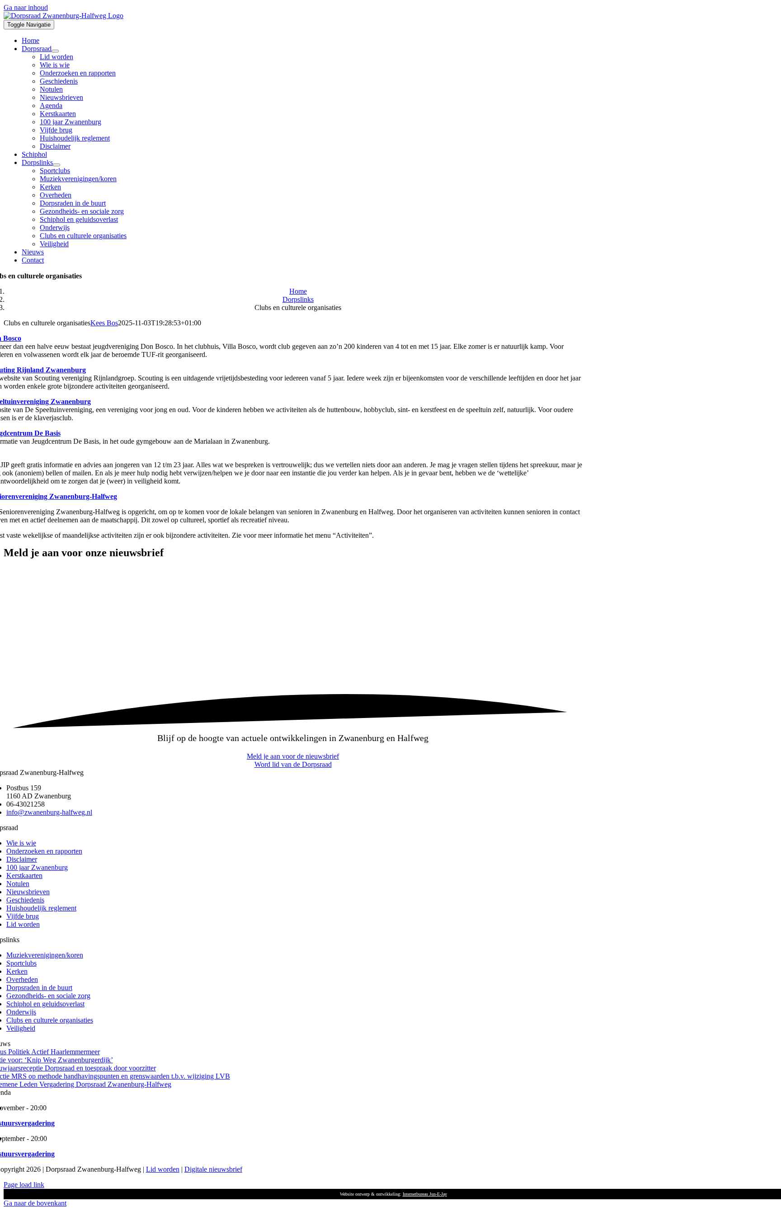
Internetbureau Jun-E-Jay (425, 1194)
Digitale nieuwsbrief (213, 1169)
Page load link (24, 1184)
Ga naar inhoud (26, 7)
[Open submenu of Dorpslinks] (56, 165)
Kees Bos (104, 323)
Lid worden (162, 1169)
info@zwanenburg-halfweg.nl (49, 812)
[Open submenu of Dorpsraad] (55, 51)
